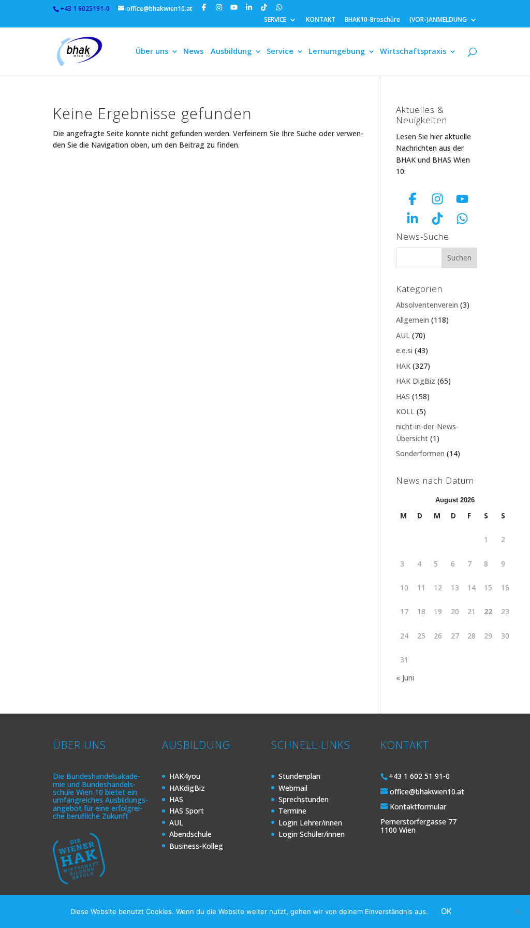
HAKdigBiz (187, 788)
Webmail (292, 788)
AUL (403, 335)
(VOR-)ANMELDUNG (438, 20)
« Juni (405, 678)
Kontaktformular (418, 806)
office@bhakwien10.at (427, 791)
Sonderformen (420, 453)
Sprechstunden (303, 799)
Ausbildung (231, 52)
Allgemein (412, 320)
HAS (403, 396)
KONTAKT (320, 20)
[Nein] (517, 911)
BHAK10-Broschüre (372, 20)
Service (280, 52)
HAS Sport (186, 811)
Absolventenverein (427, 305)
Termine (292, 811)
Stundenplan (299, 776)
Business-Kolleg (196, 846)
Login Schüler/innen (311, 834)
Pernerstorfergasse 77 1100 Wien (418, 825)
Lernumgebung (336, 52)
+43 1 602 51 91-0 (419, 776)
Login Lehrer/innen (310, 823)
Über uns (152, 52)
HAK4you (184, 776)
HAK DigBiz (415, 381)
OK (446, 911)
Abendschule (190, 834)
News (193, 52)
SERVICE (275, 20)
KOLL (405, 411)
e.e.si (404, 350)
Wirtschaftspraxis (413, 52)
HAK (403, 366)
